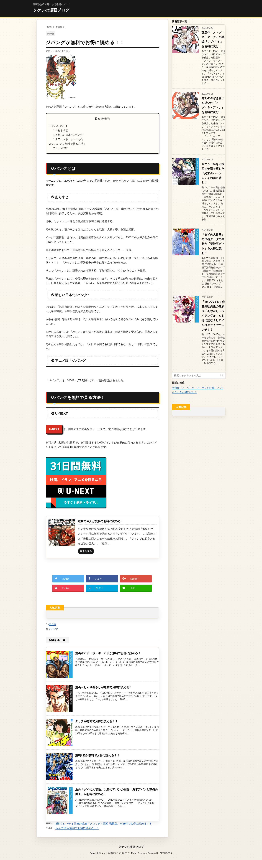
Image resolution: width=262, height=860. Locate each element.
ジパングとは (58, 125)
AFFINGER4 (166, 853)
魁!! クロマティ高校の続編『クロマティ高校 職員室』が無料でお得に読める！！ (103, 823)
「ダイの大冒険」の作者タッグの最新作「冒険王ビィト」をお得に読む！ (213, 244)
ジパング (53, 628)
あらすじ (60, 130)
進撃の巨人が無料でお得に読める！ (101, 521)
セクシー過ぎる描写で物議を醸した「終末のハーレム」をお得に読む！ (213, 173)
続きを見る (86, 551)
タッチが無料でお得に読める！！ (96, 721)
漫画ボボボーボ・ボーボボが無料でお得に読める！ (108, 653)
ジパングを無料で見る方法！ (67, 143)
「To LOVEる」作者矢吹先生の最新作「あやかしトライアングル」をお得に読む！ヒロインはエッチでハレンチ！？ (213, 315)
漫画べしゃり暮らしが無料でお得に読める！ (103, 687)
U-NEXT (60, 148)
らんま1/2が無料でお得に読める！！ (77, 827)
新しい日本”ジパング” (68, 134)
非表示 (105, 118)
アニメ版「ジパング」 (68, 139)
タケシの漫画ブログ (51, 10)
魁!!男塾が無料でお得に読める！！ (97, 755)
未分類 (52, 624)
